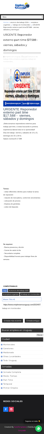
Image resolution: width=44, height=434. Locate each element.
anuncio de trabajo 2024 (19, 22)
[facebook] (5, 409)
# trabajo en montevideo (30, 294)
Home (5, 22)
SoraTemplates (20, 427)
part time (8, 380)
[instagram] (11, 409)
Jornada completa (12, 372)
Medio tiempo (10, 376)
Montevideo (9, 345)
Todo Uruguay (10, 360)
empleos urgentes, (20, 59)
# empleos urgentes (11, 294)
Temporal (7, 384)
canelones (8, 349)
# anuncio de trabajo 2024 (19, 290)
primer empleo (10, 388)
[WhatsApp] (38, 428)
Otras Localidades (12, 356)
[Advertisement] (22, 165)
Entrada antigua (32, 321)
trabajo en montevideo (21, 25)
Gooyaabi (22, 430)
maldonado (8, 352)
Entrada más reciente (12, 321)
